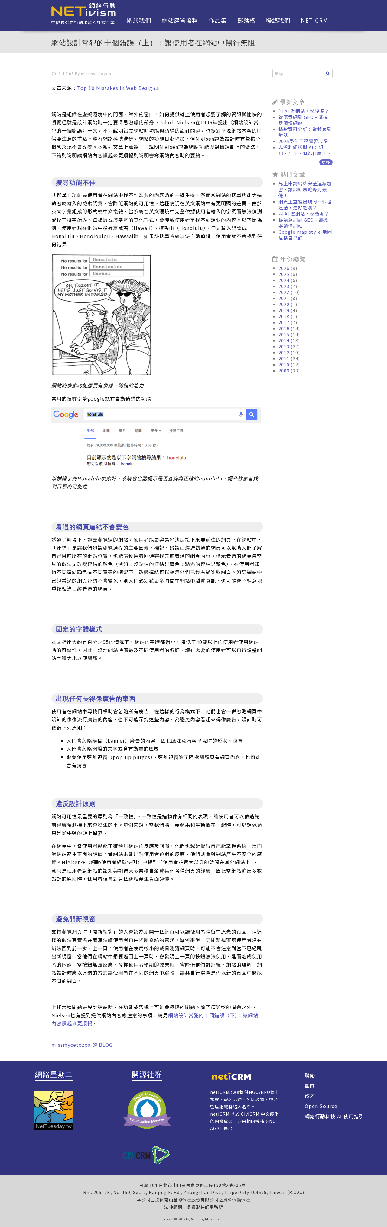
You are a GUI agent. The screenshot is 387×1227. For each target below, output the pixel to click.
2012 (283, 352)
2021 (283, 298)
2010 (283, 364)
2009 (283, 370)
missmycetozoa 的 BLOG (82, 1044)
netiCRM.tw (223, 1092)
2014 (283, 340)
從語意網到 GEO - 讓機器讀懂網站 (303, 120)
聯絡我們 (278, 20)
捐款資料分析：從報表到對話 (305, 132)
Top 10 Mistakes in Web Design (116, 87)
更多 (326, 162)
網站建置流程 (180, 20)
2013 (283, 346)
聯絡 (310, 1075)
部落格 (246, 20)
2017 (283, 322)
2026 (283, 268)
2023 (283, 286)
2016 (283, 328)
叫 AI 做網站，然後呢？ (303, 111)
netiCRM (314, 20)
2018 (283, 316)
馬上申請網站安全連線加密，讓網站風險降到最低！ (305, 189)
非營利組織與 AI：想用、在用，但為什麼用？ (305, 150)
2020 (283, 304)
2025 (283, 274)
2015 (283, 334)
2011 (283, 358)
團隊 (310, 1085)
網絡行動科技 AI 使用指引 (334, 1116)
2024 (283, 280)
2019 (283, 310)
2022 (283, 292)
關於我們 (139, 20)
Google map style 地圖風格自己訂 (305, 234)
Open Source (321, 1106)
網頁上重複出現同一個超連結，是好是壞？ (305, 204)
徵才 (310, 1095)
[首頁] (83, 9)
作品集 (218, 20)
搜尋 (328, 73)
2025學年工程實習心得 (303, 141)
